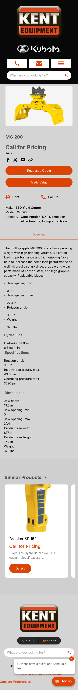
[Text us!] (63, 681)
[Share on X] (15, 160)
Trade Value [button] (39, 182)
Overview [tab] (39, 234)
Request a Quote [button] (39, 170)
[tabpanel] (39, 106)
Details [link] (20, 568)
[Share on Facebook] (7, 160)
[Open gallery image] (39, 106)
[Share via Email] (23, 160)
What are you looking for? (29, 75)
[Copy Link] (30, 160)
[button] (17, 63)
